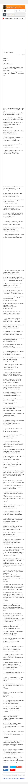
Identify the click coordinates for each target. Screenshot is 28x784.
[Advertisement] (14, 34)
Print (19, 54)
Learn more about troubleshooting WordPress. (14, 778)
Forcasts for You (11, 14)
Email (23, 54)
